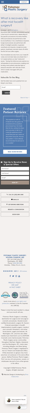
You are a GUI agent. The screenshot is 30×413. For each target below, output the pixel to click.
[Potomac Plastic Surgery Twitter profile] (13, 276)
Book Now (16, 214)
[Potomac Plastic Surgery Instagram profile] (16, 276)
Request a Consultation (16, 209)
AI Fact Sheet (15, 287)
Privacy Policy (15, 283)
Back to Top (24, 97)
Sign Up (14, 182)
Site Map (15, 285)
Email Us (16, 199)
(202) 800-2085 (17, 263)
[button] (2, 2)
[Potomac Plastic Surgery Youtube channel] (19, 276)
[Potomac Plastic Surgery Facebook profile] (10, 276)
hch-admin (14, 30)
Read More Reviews (15, 152)
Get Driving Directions (16, 204)
